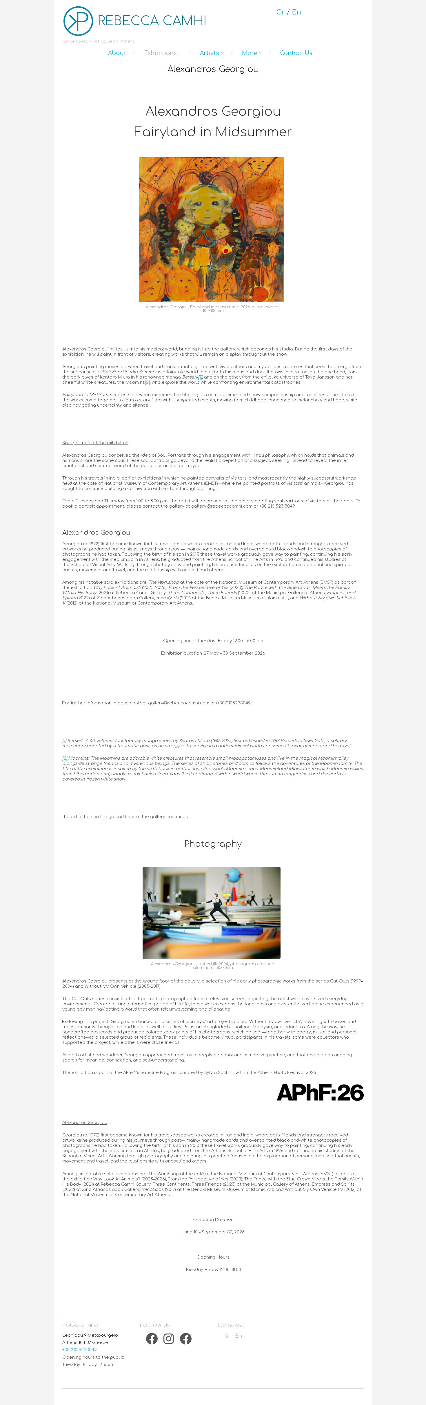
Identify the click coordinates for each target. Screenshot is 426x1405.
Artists (209, 53)
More (249, 53)
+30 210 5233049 (79, 1349)
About (117, 53)
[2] (147, 382)
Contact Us (296, 53)
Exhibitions (160, 53)
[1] (64, 740)
